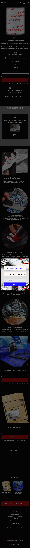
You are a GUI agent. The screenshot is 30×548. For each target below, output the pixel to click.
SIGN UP (15, 284)
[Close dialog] (27, 260)
